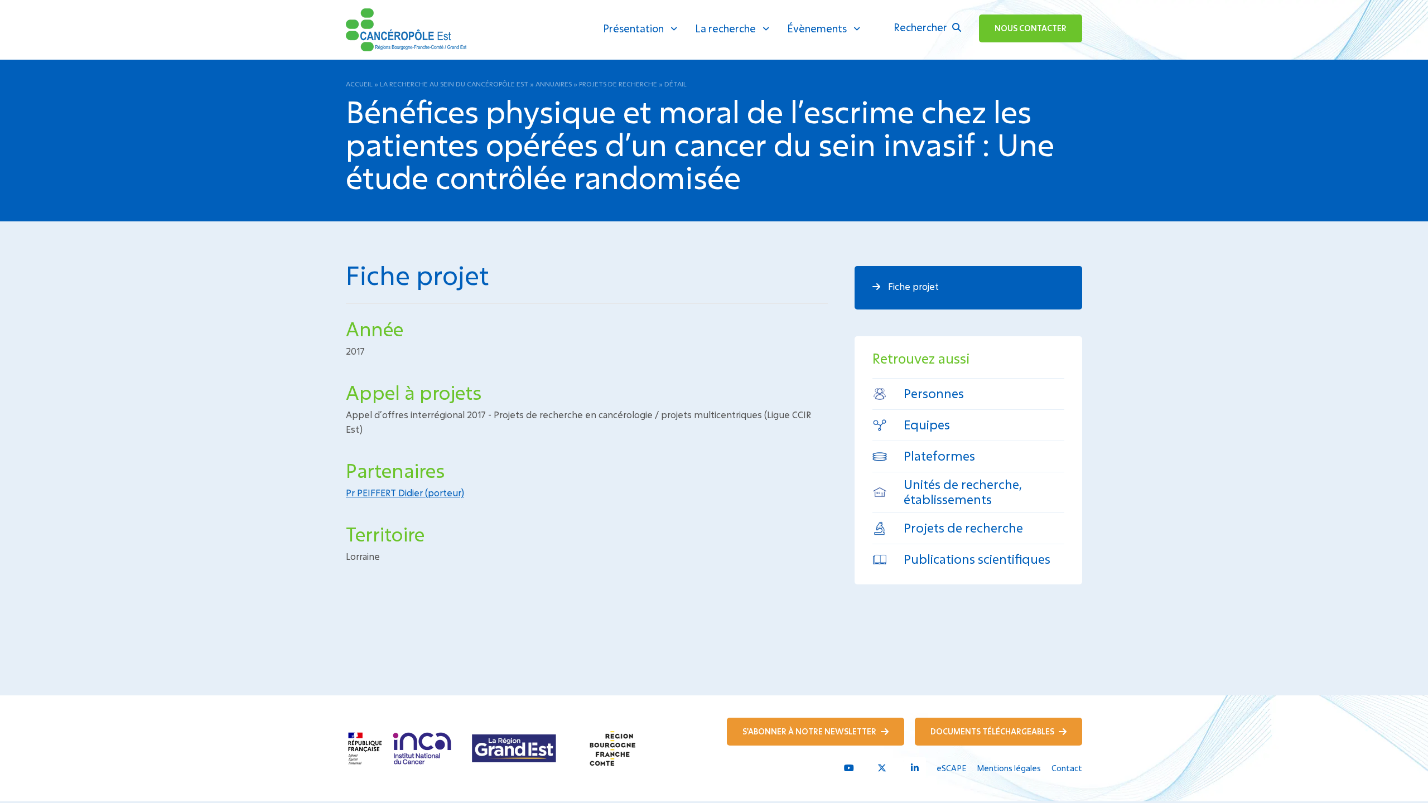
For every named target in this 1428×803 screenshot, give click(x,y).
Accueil (359, 83)
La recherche (725, 28)
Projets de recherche (618, 83)
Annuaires (554, 83)
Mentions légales (1009, 768)
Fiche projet (912, 286)
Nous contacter (1031, 28)
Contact (1066, 768)
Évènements (817, 28)
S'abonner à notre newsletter (810, 731)
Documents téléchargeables (993, 731)
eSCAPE (951, 768)
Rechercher (921, 27)
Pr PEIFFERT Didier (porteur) (405, 493)
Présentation (633, 28)
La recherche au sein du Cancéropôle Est (454, 83)
